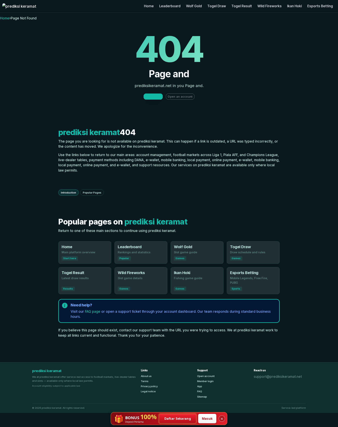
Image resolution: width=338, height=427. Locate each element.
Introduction (68, 192)
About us (146, 376)
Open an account (180, 96)
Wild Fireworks (269, 6)
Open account (206, 376)
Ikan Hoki (294, 6)
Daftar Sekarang (177, 418)
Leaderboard (170, 6)
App (199, 386)
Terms (144, 381)
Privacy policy (149, 386)
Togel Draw (216, 6)
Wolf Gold (194, 6)
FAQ (199, 391)
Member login (205, 381)
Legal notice (148, 391)
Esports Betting (320, 6)
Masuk (207, 418)
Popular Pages (92, 192)
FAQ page (92, 311)
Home (149, 6)
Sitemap (202, 396)
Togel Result (241, 6)
